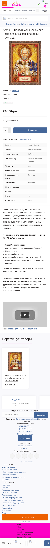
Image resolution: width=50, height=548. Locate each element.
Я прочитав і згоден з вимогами (26, 420)
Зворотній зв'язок (9, 505)
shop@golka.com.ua (25, 462)
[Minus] (9, 131)
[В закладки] (19, 543)
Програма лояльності (11, 490)
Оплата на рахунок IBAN (12, 498)
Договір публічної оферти (12, 500)
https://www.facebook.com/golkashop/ (12, 456)
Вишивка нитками (9, 469)
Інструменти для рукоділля (13, 477)
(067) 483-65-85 (26, 429)
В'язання (5, 480)
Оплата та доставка (10, 493)
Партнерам (6, 485)
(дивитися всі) (25, 139)
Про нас (5, 487)
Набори (23, 24)
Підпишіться (41, 415)
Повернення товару (10, 495)
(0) (11, 98)
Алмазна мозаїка (9, 475)
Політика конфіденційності (27, 419)
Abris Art (15, 91)
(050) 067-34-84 (26, 431)
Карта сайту (7, 508)
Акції (4, 513)
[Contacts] (39, 3)
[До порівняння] (34, 543)
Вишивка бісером (12, 24)
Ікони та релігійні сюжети (37, 24)
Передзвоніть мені (25, 434)
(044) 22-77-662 (26, 426)
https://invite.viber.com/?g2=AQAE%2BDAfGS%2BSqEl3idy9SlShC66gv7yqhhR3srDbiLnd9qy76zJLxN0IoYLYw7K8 (30, 456)
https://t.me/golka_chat (36, 456)
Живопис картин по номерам (14, 472)
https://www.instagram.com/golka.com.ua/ (18, 456)
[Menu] (4, 3)
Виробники (6, 510)
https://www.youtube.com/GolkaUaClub (24, 456)
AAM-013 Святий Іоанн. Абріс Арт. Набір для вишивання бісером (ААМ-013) (15, 378)
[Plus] (9, 128)
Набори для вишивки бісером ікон (22, 329)
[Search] (5, 18)
